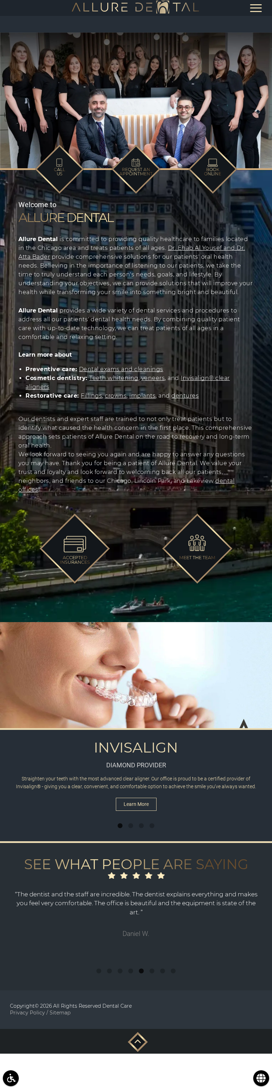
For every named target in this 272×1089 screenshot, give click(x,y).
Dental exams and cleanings (121, 369)
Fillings (91, 395)
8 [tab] (173, 971)
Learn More (136, 804)
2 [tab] (130, 826)
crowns (115, 395)
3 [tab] (141, 826)
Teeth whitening (113, 378)
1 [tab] (120, 826)
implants (142, 395)
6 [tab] (151, 971)
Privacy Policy (27, 1012)
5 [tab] (141, 971)
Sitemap (60, 1012)
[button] (136, 1040)
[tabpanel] (136, 721)
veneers (153, 378)
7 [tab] (162, 971)
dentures (185, 395)
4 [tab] (151, 826)
